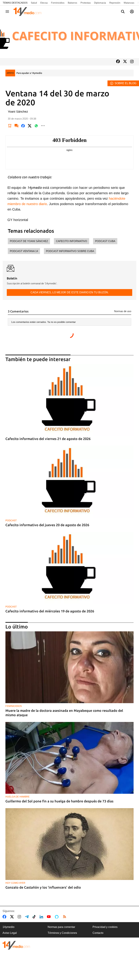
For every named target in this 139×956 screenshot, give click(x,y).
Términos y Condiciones (62, 932)
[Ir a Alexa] (57, 917)
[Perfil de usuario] (132, 11)
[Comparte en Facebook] (23, 125)
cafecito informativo (71, 241)
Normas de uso (122, 311)
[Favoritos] (9, 125)
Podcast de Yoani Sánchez (29, 241)
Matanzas (129, 2)
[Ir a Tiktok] (35, 917)
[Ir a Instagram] (132, 62)
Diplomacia (100, 2)
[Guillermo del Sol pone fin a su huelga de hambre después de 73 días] (69, 758)
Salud (34, 2)
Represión (114, 2)
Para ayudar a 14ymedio (29, 73)
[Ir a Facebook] (118, 61)
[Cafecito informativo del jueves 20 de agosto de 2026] (69, 482)
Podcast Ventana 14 (24, 251)
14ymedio (8, 927)
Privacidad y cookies (105, 927)
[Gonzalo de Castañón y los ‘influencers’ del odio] (69, 844)
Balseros (72, 2)
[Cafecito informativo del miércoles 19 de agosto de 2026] (69, 568)
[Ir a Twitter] (125, 62)
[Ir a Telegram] (27, 917)
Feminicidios (57, 2)
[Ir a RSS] (65, 917)
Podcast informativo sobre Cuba (70, 251)
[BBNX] (16, 945)
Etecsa (44, 2)
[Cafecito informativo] (69, 37)
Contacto (98, 932)
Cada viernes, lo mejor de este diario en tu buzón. (70, 292)
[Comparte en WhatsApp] (36, 125)
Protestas (86, 2)
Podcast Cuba (105, 241)
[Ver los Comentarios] (16, 125)
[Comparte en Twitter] (29, 125)
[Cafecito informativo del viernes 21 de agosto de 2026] (69, 400)
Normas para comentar (61, 927)
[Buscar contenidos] (123, 11)
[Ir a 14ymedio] (29, 11)
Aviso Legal (10, 932)
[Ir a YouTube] (49, 917)
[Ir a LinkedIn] (42, 917)
